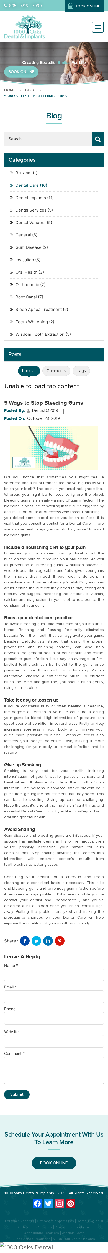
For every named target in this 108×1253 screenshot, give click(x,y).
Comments (56, 370)
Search (98, 139)
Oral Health (26, 272)
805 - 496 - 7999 (25, 5)
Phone (10, 1008)
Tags (81, 370)
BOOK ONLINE (87, 6)
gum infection (82, 500)
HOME (10, 90)
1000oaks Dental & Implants (29, 1193)
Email (10, 987)
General (23, 235)
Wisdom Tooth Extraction (40, 334)
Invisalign (25, 259)
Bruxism (24, 172)
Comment (14, 1053)
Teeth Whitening (32, 321)
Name (11, 965)
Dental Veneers (31, 222)
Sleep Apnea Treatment (39, 309)
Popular (29, 370)
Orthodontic (27, 284)
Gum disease (16, 835)
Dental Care (27, 185)
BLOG (30, 90)
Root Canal (26, 297)
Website (11, 1031)
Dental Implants (31, 197)
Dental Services (31, 210)
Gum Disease (29, 247)
